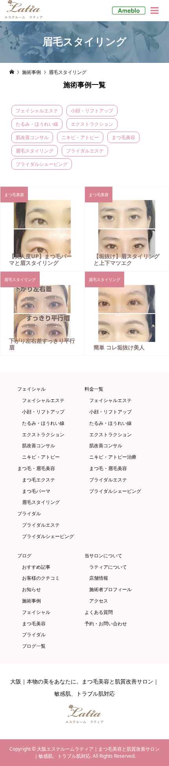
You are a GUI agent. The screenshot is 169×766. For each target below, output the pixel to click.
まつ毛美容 (123, 137)
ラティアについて (108, 567)
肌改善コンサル (32, 137)
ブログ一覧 (34, 646)
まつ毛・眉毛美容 (36, 468)
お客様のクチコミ (41, 578)
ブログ (24, 555)
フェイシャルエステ (37, 110)
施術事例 (31, 601)
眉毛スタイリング (34, 150)
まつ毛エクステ (38, 480)
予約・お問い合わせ (105, 623)
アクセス (98, 601)
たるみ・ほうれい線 (37, 124)
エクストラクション (92, 124)
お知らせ (31, 589)
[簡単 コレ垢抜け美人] (126, 313)
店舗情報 (98, 578)
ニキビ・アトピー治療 (112, 457)
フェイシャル (31, 389)
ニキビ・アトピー (80, 137)
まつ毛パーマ (36, 491)
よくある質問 (98, 612)
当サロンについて (103, 555)
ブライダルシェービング (42, 164)
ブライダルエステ (85, 150)
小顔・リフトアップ (92, 110)
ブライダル (29, 513)
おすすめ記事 (36, 567)
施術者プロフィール (110, 589)
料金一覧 (93, 389)
